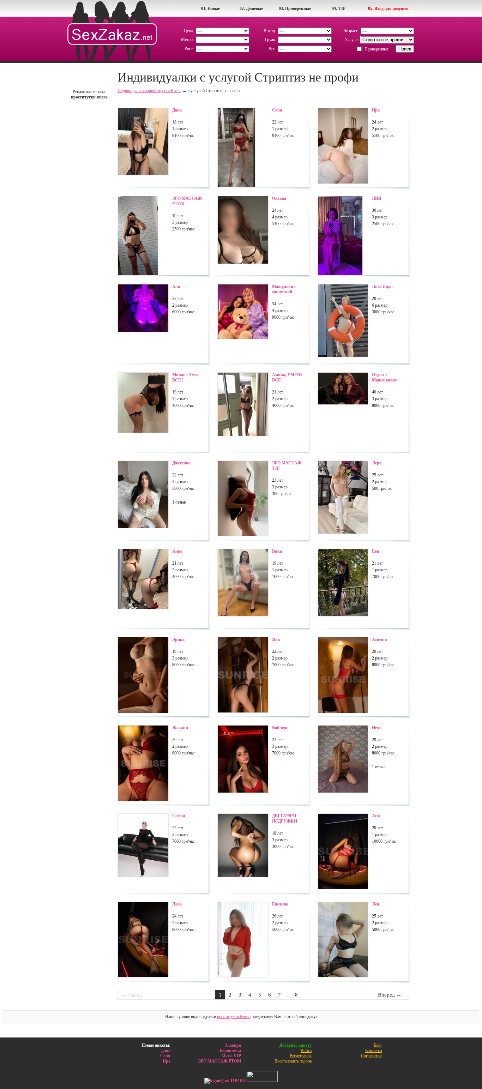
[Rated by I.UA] (262, 1080)
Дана (165, 1050)
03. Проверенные (295, 8)
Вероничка (230, 1050)
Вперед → (390, 995)
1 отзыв (179, 502)
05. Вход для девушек (388, 8)
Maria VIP (231, 1055)
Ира (166, 1061)
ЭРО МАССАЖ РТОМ (219, 1061)
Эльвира (232, 1045)
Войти (306, 1050)
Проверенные (376, 49)
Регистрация (301, 1055)
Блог (378, 1045)
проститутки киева (89, 97)
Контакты (373, 1050)
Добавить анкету (295, 1045)
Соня (165, 1055)
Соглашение (371, 1055)
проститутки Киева (234, 1016)
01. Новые (210, 8)
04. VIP (338, 8)
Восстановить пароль (293, 1061)
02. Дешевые (251, 8)
